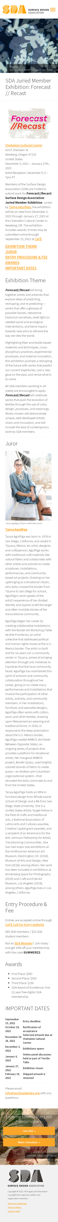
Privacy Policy (14, 1207)
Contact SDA (14, 1211)
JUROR (11, 251)
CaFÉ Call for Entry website (24, 925)
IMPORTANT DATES (21, 268)
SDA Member (24, 943)
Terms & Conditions (17, 1203)
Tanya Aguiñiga (20, 207)
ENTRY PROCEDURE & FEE (26, 257)
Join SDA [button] (28, 1131)
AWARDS (12, 262)
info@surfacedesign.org (22, 1093)
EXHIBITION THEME (21, 246)
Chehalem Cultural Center (23, 145)
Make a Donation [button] (28, 1142)
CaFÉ (38, 239)
